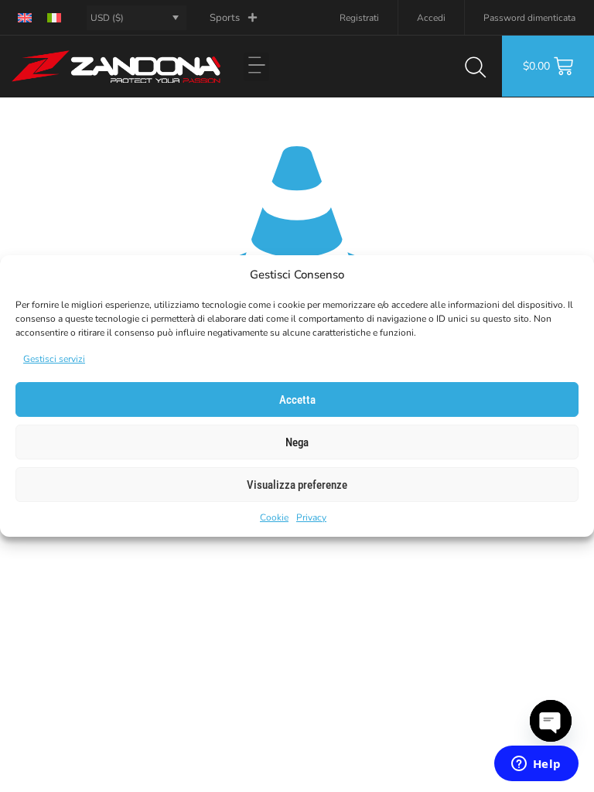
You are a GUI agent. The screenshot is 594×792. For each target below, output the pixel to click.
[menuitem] (24, 17)
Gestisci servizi (54, 359)
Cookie (274, 517)
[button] (256, 67)
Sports (225, 18)
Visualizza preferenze (297, 485)
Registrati (359, 18)
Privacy (311, 517)
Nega (297, 442)
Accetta (297, 400)
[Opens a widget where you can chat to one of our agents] (536, 765)
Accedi (431, 18)
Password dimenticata (529, 18)
